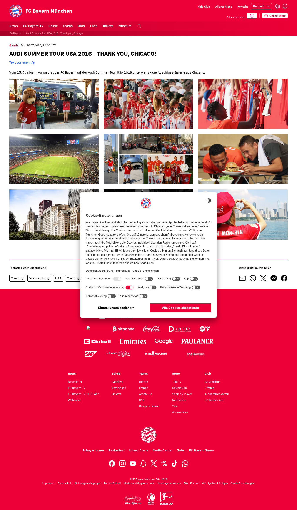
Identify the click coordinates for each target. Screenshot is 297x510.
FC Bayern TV (33, 26)
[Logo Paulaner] (197, 341)
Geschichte (212, 381)
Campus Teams (149, 406)
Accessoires (180, 412)
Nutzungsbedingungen (88, 483)
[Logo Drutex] (180, 329)
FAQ (186, 483)
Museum (125, 26)
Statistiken (119, 387)
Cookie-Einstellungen (242, 483)
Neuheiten (179, 399)
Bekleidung (179, 387)
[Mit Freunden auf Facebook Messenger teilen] (273, 278)
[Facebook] (111, 463)
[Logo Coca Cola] (151, 329)
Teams (68, 26)
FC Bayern (15, 33)
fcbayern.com (93, 450)
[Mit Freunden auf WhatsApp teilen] (252, 278)
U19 (141, 399)
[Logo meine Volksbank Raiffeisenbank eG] (196, 354)
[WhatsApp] (185, 463)
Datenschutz (65, 483)
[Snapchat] (143, 463)
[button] (54, 104)
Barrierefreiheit (112, 483)
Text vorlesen (19, 62)
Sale (175, 406)
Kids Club (204, 6)
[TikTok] (174, 463)
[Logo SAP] (91, 354)
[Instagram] (122, 463)
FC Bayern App (214, 399)
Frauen (143, 387)
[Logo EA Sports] (205, 329)
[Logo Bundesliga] (166, 498)
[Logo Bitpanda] (123, 329)
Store (176, 373)
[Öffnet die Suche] (139, 26)
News (13, 26)
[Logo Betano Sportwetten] (95, 329)
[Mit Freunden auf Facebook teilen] (284, 278)
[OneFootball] (164, 463)
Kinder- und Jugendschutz (139, 483)
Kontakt (242, 6)
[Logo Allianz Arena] (133, 500)
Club (81, 26)
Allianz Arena (223, 6)
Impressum (48, 483)
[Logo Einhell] (97, 341)
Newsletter (75, 381)
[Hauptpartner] (252, 15)
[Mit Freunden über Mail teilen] (242, 278)
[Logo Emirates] (132, 341)
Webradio (74, 399)
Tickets (108, 26)
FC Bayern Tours (201, 450)
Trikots (176, 381)
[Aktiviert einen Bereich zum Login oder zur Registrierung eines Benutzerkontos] (285, 6)
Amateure (145, 393)
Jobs (181, 450)
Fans (93, 26)
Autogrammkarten (217, 393)
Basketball (116, 450)
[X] (153, 463)
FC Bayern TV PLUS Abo (83, 393)
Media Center (163, 450)
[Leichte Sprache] (277, 6)
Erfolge (209, 387)
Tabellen (117, 381)
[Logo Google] (164, 341)
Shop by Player (182, 393)
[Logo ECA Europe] (151, 499)
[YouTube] (132, 463)
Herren (143, 381)
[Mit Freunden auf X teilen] (263, 278)
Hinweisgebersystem (169, 483)
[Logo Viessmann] (155, 353)
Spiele (53, 26)
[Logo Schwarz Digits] (118, 354)
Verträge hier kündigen (215, 483)
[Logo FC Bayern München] (148, 435)
